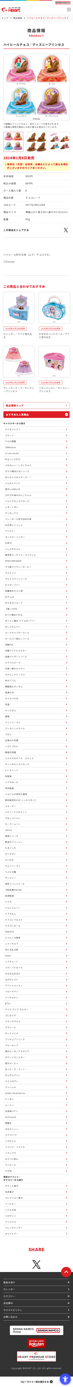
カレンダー (9, 1289)
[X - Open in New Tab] (66, 232)
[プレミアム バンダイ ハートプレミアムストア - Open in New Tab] (36, 1356)
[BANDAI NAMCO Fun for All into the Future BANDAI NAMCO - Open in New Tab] (62, 3)
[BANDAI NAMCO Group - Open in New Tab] (36, 1330)
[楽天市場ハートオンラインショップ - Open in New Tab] (36, 1343)
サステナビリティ (12, 1310)
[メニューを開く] (69, 9)
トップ (5, 17)
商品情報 (17, 17)
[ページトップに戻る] (66, 1272)
